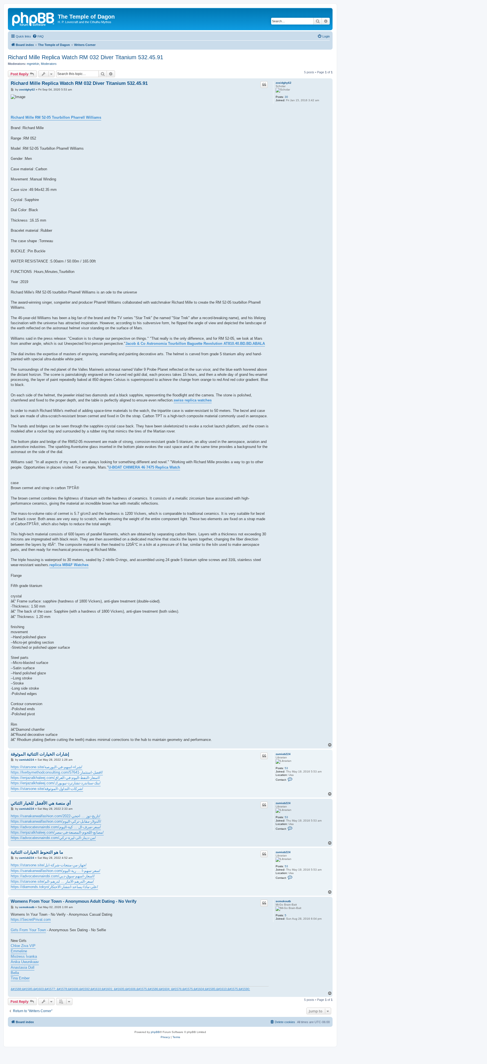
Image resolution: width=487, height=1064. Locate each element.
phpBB (155, 1032)
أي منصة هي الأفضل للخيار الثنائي (41, 803)
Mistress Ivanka (24, 956)
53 (286, 768)
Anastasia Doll (22, 967)
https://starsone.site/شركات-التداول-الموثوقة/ (47, 789)
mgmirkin (33, 63)
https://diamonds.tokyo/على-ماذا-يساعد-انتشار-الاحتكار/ (54, 887)
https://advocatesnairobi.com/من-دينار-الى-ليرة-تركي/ (53, 838)
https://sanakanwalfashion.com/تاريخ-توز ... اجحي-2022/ (55, 816)
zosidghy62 (283, 82)
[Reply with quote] (264, 84)
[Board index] (33, 18)
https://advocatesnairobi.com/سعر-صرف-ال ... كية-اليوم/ (56, 827)
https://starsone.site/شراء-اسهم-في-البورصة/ (46, 767)
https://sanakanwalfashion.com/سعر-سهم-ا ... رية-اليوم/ (55, 871)
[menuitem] (38, 36)
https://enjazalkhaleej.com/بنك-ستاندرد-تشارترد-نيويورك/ (56, 783)
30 (286, 96)
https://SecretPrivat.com (31, 919)
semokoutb (283, 901)
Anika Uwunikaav (25, 962)
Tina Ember (20, 978)
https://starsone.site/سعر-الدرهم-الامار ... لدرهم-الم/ (52, 881)
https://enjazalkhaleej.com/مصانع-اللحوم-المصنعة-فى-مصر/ (57, 832)
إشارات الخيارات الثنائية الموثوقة (40, 754)
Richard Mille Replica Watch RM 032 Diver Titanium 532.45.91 (85, 57)
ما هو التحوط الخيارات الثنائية (37, 852)
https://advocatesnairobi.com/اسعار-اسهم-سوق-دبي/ (53, 876)
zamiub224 (283, 754)
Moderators (49, 63)
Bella (15, 973)
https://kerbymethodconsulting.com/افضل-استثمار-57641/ (57, 772)
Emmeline (19, 951)
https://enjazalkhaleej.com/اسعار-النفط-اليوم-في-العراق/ (55, 778)
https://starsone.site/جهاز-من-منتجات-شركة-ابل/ (49, 865)
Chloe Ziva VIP (23, 946)
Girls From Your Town (28, 930)
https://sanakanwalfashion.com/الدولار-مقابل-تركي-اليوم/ (56, 821)
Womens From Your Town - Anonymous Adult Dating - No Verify (73, 901)
